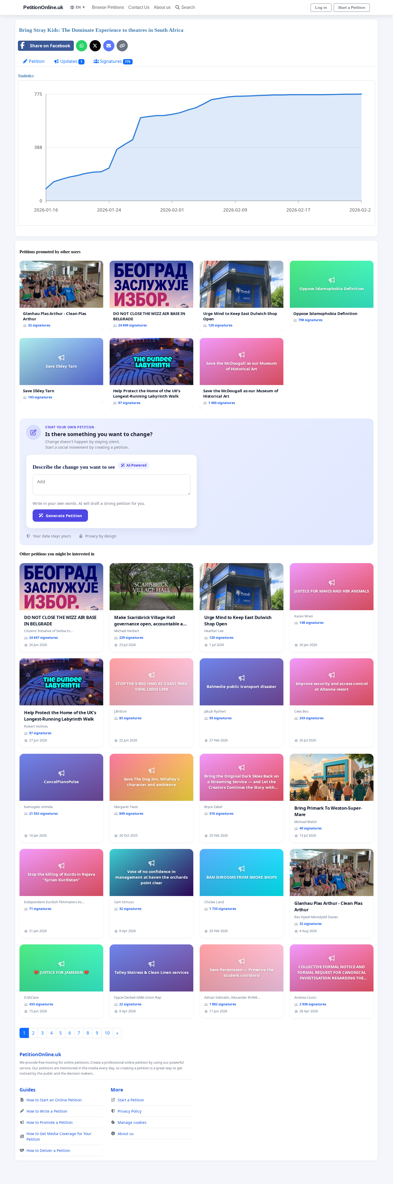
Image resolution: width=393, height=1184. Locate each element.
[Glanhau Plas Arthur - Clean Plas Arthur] (61, 296)
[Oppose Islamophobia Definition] (331, 293)
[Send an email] (108, 45)
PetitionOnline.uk (43, 7)
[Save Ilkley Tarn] (61, 370)
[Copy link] (122, 45)
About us (162, 7)
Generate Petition (64, 515)
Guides (28, 1089)
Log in (321, 7)
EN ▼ (81, 7)
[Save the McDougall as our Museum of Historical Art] (241, 373)
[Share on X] (95, 45)
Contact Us (138, 7)
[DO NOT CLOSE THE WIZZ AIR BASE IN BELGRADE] (151, 296)
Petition (36, 61)
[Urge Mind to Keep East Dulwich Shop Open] (241, 296)
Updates (70, 61)
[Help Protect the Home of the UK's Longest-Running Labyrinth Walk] (151, 373)
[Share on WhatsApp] (81, 45)
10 (107, 1033)
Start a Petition (351, 7)
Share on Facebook (50, 46)
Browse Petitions (108, 7)
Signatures (115, 61)
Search (188, 7)
